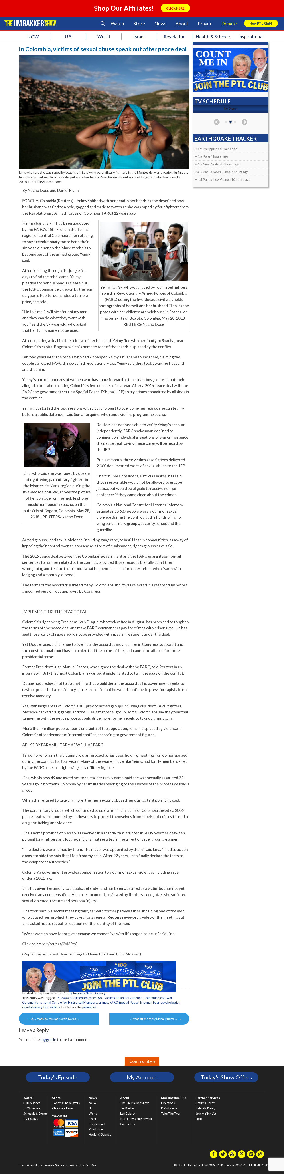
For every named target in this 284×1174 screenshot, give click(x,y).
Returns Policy (205, 1103)
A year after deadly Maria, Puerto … (155, 1019)
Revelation (174, 36)
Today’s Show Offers (66, 1103)
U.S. (68, 36)
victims (54, 1007)
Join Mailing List (206, 1113)
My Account (142, 1077)
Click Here (175, 8)
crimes (103, 1002)
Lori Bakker (127, 1113)
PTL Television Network (136, 1118)
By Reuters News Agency (86, 993)
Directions (168, 1103)
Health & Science (213, 36)
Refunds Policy (205, 1108)
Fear (156, 1002)
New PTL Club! (261, 23)
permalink (89, 1007)
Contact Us (127, 1124)
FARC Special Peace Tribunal (130, 1002)
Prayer (205, 23)
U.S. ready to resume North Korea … (53, 1019)
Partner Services (208, 1098)
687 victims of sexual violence (120, 998)
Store (139, 23)
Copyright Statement (55, 1165)
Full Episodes (31, 1103)
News (160, 23)
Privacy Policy (76, 1165)
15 (58, 998)
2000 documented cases (79, 998)
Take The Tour (171, 1113)
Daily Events (169, 1108)
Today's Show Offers (226, 1077)
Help (199, 1118)
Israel (139, 36)
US (91, 1108)
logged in (48, 1039)
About (182, 23)
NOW (33, 36)
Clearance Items (62, 1108)
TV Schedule (31, 1108)
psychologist (170, 1002)
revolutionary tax (35, 1007)
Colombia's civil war (158, 998)
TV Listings (30, 1118)
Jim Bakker (30, 23)
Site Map (91, 1165)
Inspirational (251, 36)
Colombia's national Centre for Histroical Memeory (59, 1002)
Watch (117, 23)
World (103, 36)
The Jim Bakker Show (134, 1103)
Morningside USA (174, 1098)
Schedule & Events (35, 1113)
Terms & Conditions (30, 1165)
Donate (229, 23)
